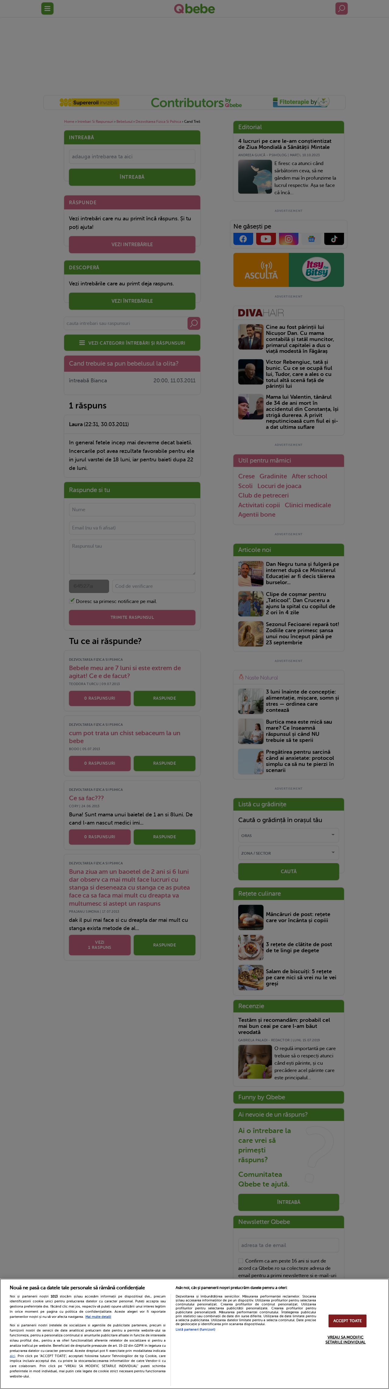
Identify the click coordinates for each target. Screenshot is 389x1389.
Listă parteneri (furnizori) (195, 1330)
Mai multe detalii (98, 1317)
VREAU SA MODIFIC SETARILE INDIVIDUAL (345, 1339)
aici (12, 1356)
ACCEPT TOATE (347, 1321)
